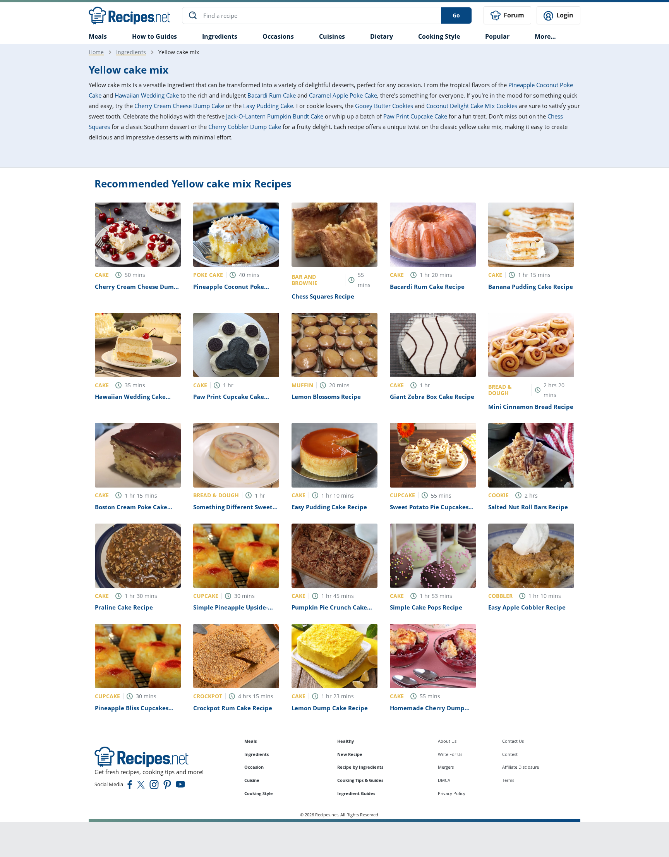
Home (96, 52)
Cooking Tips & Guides (360, 780)
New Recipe (349, 754)
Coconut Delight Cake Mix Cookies (471, 106)
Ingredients (219, 36)
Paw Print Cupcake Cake (415, 116)
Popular (497, 36)
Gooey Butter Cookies (384, 106)
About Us (447, 741)
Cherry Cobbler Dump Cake (244, 127)
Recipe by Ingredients (360, 767)
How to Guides (154, 36)
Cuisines (332, 36)
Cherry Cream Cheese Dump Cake (179, 106)
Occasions (278, 36)
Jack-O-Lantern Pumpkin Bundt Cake (274, 116)
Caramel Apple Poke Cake (343, 95)
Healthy (345, 741)
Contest (510, 754)
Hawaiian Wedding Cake (147, 95)
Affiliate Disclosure (520, 767)
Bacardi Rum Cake (271, 95)
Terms (508, 780)
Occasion (254, 767)
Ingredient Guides (356, 793)
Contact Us (513, 741)
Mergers (446, 767)
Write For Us (450, 754)
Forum (513, 15)
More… (545, 36)
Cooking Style (258, 793)
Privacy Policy (451, 793)
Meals (250, 741)
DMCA (444, 780)
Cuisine (251, 780)
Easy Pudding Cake (268, 106)
